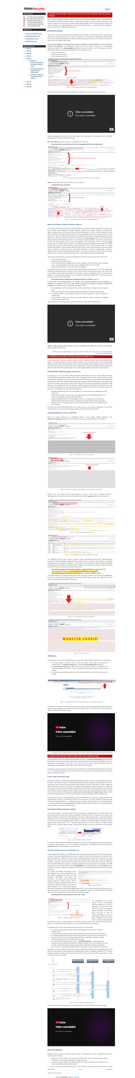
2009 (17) (29, 86)
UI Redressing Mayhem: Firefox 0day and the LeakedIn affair (73, 756)
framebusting (100, 794)
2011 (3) (29, 81)
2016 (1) (29, 48)
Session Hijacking (63, 368)
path (79, 395)
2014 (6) (29, 53)
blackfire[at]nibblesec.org (32, 36)
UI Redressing (69, 759)
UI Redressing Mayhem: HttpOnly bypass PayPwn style (71, 356)
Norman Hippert (101, 375)
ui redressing (105, 353)
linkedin (103, 1066)
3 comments (85, 351)
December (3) (33, 60)
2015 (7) (29, 51)
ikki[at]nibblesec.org (31, 41)
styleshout (76, 1077)
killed (54, 799)
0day (94, 351)
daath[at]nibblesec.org (31, 38)
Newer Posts (50, 1069)
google (110, 351)
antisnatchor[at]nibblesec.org (33, 33)
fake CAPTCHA (97, 799)
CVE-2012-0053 (52, 377)
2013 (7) (29, 56)
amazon (98, 351)
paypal (103, 752)
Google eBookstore (106, 801)
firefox (99, 1066)
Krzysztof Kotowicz (61, 801)
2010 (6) (29, 84)
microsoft (99, 353)
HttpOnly (96, 366)
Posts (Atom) (58, 1073)
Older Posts (109, 1069)
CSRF (70, 854)
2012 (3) (29, 58)
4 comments (83, 1066)
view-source (72, 794)
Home (80, 1069)
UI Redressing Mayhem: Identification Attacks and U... (37, 64)
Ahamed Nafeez (98, 788)
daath (106, 351)
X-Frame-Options (68, 792)
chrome (103, 351)
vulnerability (91, 769)
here (75, 92)
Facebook (95, 801)
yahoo (110, 353)
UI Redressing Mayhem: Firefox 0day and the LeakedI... (37, 76)
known (78, 375)
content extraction (80, 784)
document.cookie (107, 383)
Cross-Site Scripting (63, 381)
